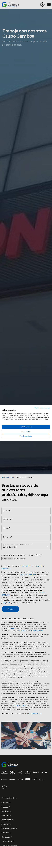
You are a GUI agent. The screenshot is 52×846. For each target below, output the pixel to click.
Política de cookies (42, 408)
